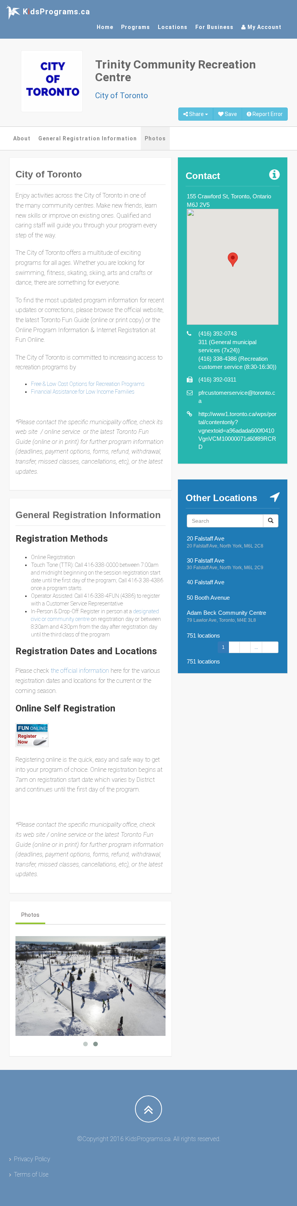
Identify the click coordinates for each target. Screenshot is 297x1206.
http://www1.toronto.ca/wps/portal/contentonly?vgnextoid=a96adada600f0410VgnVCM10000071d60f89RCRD (237, 430)
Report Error (267, 114)
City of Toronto (121, 95)
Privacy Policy (32, 1159)
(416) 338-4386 (217, 358)
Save (230, 114)
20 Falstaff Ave (205, 538)
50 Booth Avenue (208, 597)
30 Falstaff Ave (205, 560)
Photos (155, 138)
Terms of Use (31, 1174)
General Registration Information (87, 138)
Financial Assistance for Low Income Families (83, 392)
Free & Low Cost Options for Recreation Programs (88, 384)
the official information (79, 670)
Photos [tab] (30, 915)
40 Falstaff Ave (205, 582)
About (22, 138)
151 (270, 647)
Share (196, 114)
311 (202, 342)
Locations (173, 27)
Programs (135, 27)
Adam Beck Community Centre (226, 612)
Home (105, 27)
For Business (214, 27)
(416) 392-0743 (217, 333)
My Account (264, 27)
